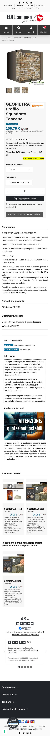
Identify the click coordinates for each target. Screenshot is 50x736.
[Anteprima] (13, 505)
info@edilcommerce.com (24, 345)
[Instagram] (27, 2)
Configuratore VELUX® (29, 8)
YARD (14, 8)
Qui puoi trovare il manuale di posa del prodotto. (22, 322)
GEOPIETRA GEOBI (35, 509)
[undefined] (44, 632)
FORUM (40, 5)
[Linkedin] (31, 2)
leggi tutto (13, 652)
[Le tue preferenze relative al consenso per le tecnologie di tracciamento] (4, 731)
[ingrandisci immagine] (40, 81)
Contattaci (20, 5)
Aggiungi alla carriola (27, 198)
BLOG (30, 5)
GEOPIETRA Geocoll (13, 509)
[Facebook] (19, 2)
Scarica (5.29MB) (11, 326)
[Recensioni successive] (46, 651)
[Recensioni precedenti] (4, 651)
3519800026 (24, 349)
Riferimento (7, 307)
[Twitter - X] (23, 2)
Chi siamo (8, 5)
